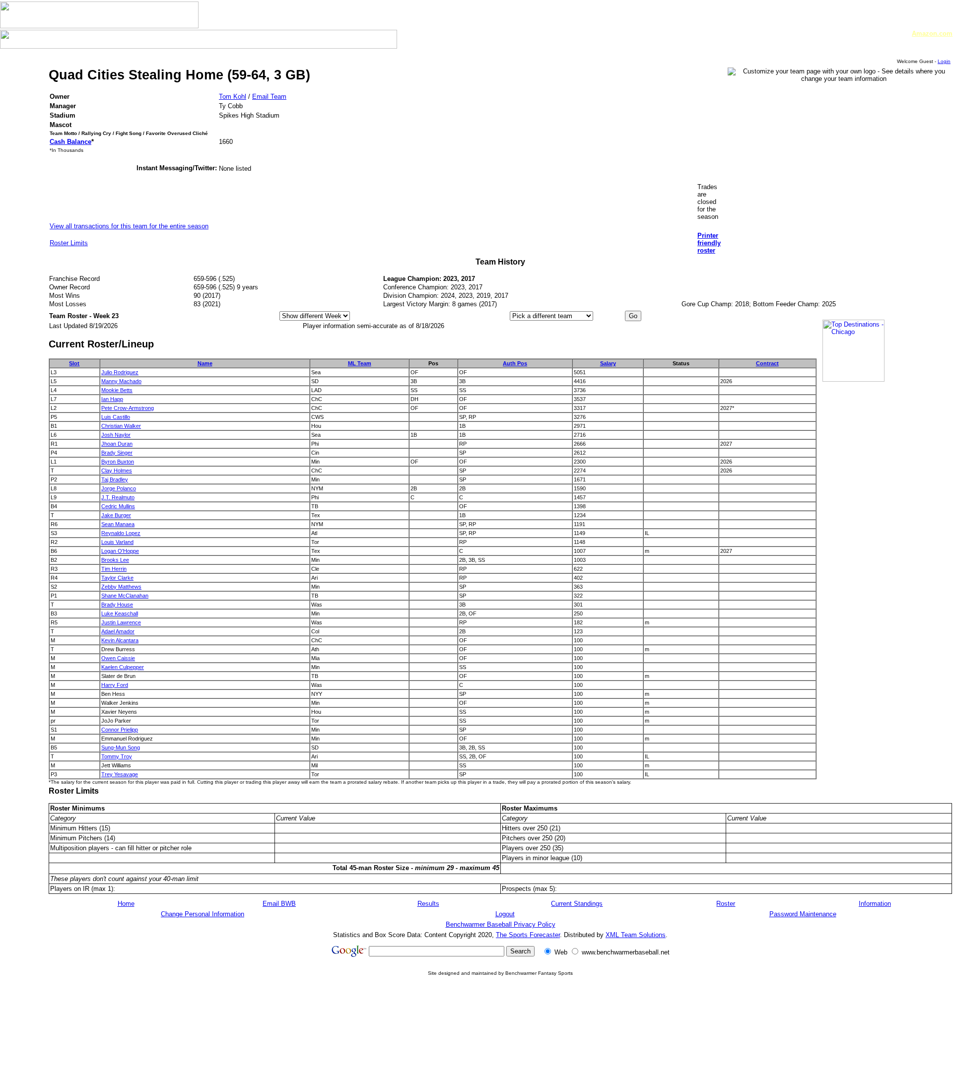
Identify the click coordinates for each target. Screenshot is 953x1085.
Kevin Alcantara (119, 640)
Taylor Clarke (117, 578)
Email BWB (279, 903)
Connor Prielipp (119, 730)
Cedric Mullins (118, 506)
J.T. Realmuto (118, 497)
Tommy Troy (116, 756)
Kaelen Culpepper (122, 667)
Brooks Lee (115, 560)
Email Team (269, 96)
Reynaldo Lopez (120, 533)
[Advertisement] (500, 1054)
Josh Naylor (116, 435)
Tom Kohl (232, 96)
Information (875, 903)
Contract (767, 363)
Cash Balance (70, 141)
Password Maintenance (802, 914)
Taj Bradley (114, 479)
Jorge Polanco (118, 488)
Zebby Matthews (121, 587)
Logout (505, 914)
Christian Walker (121, 426)
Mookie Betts (117, 390)
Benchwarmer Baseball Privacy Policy (500, 924)
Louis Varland (117, 542)
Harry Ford (114, 685)
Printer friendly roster (709, 243)
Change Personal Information (202, 914)
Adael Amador (118, 631)
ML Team (359, 363)
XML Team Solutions (636, 935)
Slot (74, 363)
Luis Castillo (115, 417)
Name (205, 363)
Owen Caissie (118, 658)
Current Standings (577, 903)
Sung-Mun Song (120, 747)
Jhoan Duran (117, 444)
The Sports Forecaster (528, 935)
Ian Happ (112, 399)
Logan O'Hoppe (120, 551)
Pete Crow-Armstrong (127, 408)
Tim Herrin (114, 569)
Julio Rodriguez (119, 372)
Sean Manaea (118, 524)
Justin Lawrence (121, 622)
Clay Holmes (116, 471)
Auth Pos (515, 363)
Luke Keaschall (119, 613)
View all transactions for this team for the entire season (129, 226)
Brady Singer (117, 453)
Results (428, 903)
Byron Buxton (117, 462)
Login (944, 61)
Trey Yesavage (119, 774)
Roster (725, 903)
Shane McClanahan (124, 596)
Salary (608, 363)
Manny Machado (121, 381)
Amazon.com (932, 33)
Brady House (117, 605)
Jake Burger (116, 515)
